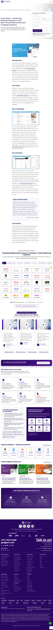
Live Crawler (3, 559)
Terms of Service (14, 621)
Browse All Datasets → (47, 445)
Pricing (28, 577)
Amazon (41, 556)
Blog (14, 584)
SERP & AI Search (17, 568)
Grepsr (2, 588)
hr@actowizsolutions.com (47, 550)
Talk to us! (44, 539)
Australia (44, 600)
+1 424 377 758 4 (49, 544)
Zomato (41, 564)
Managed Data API (4, 557)
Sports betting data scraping (18, 146)
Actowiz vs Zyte (3, 583)
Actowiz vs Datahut (4, 585)
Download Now (37, 30)
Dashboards (16, 577)
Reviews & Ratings (17, 562)
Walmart (41, 557)
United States (4, 600)
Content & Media (16, 565)
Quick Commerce (30, 557)
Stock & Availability (17, 557)
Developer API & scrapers (18, 580)
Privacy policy (29, 582)
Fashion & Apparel (30, 565)
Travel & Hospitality (30, 562)
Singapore (39, 600)
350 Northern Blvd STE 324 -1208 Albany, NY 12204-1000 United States (13, 608)
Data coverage (16, 579)
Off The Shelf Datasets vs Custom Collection (6, 594)
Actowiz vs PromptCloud (5, 580)
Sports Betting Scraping (22, 95)
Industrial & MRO (30, 568)
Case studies (16, 586)
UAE (22, 600)
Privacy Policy (31, 625)
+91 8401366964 (49, 548)
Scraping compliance (17, 587)
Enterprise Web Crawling (5, 556)
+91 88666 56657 (30, 589)
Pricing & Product (17, 556)
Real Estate (29, 564)
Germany (33, 600)
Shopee (41, 565)
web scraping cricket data (26, 183)
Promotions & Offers (17, 564)
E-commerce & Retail (30, 556)
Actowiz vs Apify (3, 582)
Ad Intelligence (16, 570)
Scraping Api (3, 591)
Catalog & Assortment (17, 559)
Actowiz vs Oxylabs (4, 577)
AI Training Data (3, 565)
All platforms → (42, 567)
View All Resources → (47, 462)
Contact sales (29, 580)
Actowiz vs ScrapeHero (5, 579)
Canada (49, 600)
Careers (28, 579)
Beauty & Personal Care (31, 567)
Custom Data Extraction (5, 562)
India (18, 600)
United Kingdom (12, 600)
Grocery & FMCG (30, 559)
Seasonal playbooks (17, 589)
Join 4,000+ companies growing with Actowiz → (26, 306)
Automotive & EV (29, 570)
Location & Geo (16, 567)
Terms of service (29, 583)
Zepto (41, 562)
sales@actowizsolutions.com (47, 546)
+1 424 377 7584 (30, 587)
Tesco (41, 559)
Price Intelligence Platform (5, 590)
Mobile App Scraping (4, 564)
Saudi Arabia (27, 600)
